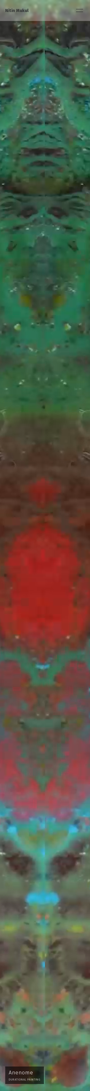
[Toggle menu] (79, 10)
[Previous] (9, 545)
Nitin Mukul (17, 10)
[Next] (81, 545)
